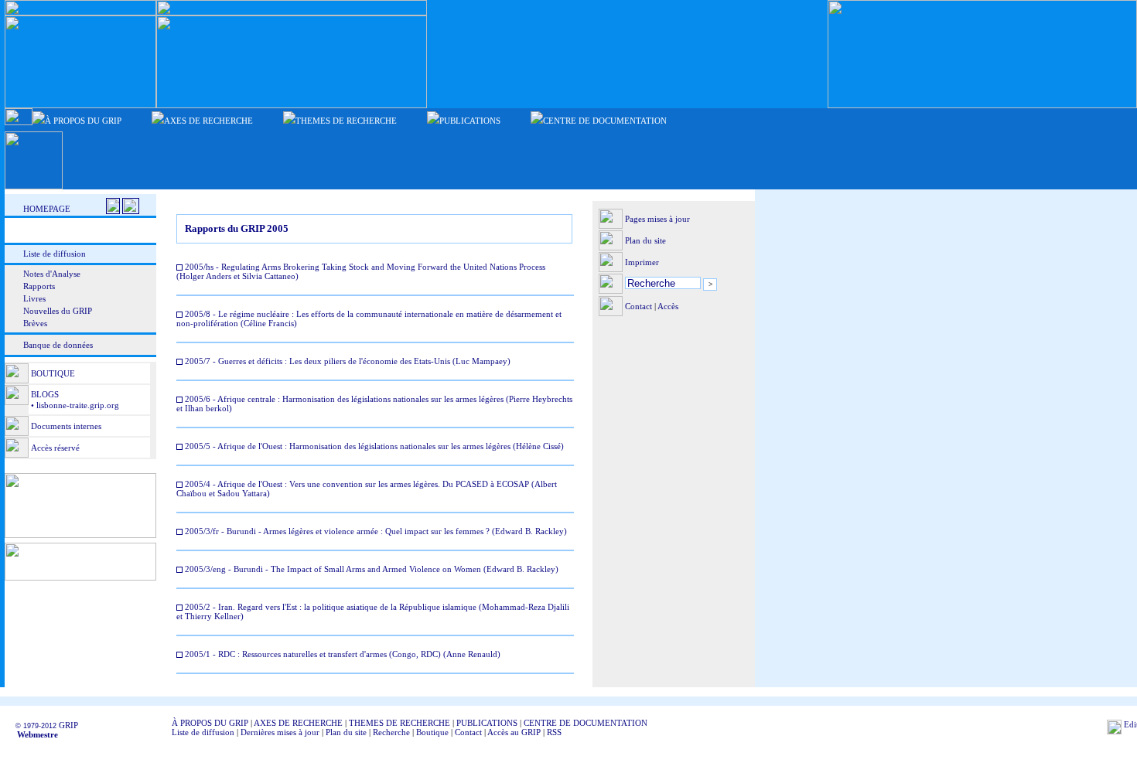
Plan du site (645, 240)
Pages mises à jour (657, 218)
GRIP (68, 725)
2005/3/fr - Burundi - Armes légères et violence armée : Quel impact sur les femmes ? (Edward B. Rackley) (375, 531)
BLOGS (45, 394)
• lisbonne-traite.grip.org (74, 405)
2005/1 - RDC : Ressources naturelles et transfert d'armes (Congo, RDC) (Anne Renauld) (341, 654)
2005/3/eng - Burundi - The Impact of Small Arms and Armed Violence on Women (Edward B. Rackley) (370, 569)
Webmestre (33, 734)
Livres (34, 298)
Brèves (35, 323)
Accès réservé (55, 447)
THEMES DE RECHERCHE (399, 722)
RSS (554, 732)
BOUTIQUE (53, 373)
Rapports (39, 286)
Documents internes (66, 426)
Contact (638, 306)
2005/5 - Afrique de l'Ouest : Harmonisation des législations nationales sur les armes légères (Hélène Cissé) (373, 446)
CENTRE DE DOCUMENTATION (585, 722)
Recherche (391, 732)
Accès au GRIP (514, 732)
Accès (667, 306)
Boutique (432, 732)
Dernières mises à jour (280, 732)
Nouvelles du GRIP (57, 310)
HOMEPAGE (46, 208)
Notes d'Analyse (51, 273)
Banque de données (58, 344)
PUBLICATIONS (486, 722)
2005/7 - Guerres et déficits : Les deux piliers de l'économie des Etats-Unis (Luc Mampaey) (346, 361)
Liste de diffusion (54, 253)
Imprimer (642, 262)
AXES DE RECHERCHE (298, 722)
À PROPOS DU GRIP (210, 722)
